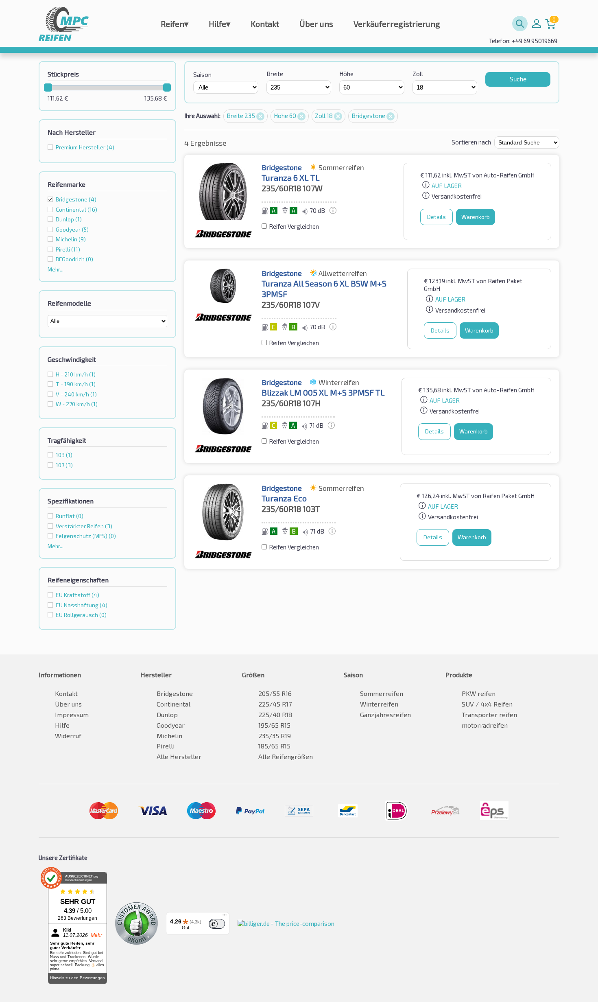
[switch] (217, 924)
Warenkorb (475, 216)
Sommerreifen (381, 693)
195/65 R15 (274, 725)
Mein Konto (536, 23)
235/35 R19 (274, 735)
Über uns (316, 23)
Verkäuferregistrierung (397, 23)
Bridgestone (76, 199)
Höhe (346, 73)
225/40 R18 (275, 714)
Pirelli (166, 746)
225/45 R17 (275, 704)
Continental (173, 704)
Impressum (72, 714)
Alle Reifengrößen (285, 756)
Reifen (174, 23)
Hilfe (219, 23)
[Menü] (224, 917)
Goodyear (171, 725)
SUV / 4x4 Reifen (487, 704)
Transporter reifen (489, 714)
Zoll (417, 73)
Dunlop (167, 714)
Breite (274, 73)
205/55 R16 (275, 693)
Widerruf (68, 735)
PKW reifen (478, 693)
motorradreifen (485, 725)
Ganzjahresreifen (385, 714)
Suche (517, 79)
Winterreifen (379, 704)
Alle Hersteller (179, 756)
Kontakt (265, 23)
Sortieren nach (471, 142)
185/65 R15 (274, 746)
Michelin (169, 735)
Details (436, 216)
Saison (202, 74)
